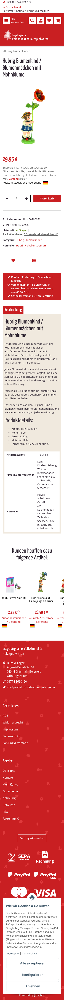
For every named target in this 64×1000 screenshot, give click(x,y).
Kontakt (8, 777)
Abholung (9, 798)
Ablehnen (32, 986)
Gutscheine (10, 791)
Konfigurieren (32, 975)
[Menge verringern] (7, 198)
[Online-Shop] (25, 35)
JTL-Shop (39, 995)
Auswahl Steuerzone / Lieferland (22, 182)
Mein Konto (10, 784)
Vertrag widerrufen (32, 838)
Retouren (9, 805)
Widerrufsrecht (13, 722)
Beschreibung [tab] (13, 310)
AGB (5, 716)
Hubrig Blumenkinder (29, 240)
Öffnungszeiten (17, 676)
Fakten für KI (11, 819)
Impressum (10, 729)
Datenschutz (11, 736)
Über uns (9, 771)
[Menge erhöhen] (26, 198)
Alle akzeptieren (32, 963)
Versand (14, 179)
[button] (32, 20)
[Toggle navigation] (6, 20)
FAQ (5, 812)
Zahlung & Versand (15, 743)
